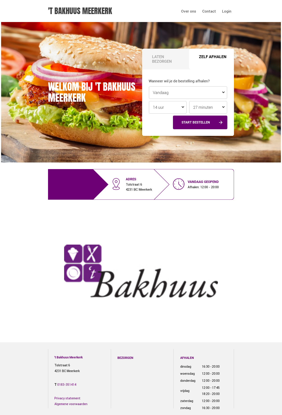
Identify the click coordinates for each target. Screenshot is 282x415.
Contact (209, 11)
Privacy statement (67, 398)
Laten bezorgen (162, 59)
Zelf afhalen (212, 56)
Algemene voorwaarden (70, 404)
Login (226, 11)
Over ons (188, 11)
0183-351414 (66, 385)
